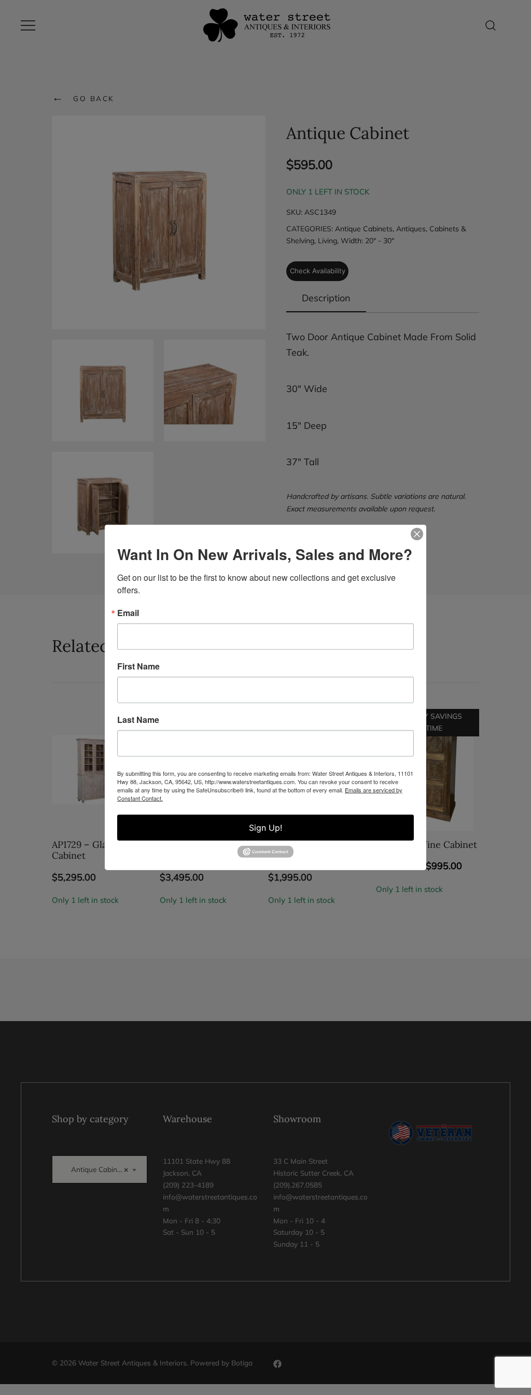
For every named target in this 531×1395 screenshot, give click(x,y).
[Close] (417, 534)
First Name (138, 666)
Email (128, 613)
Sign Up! (265, 827)
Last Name (138, 720)
